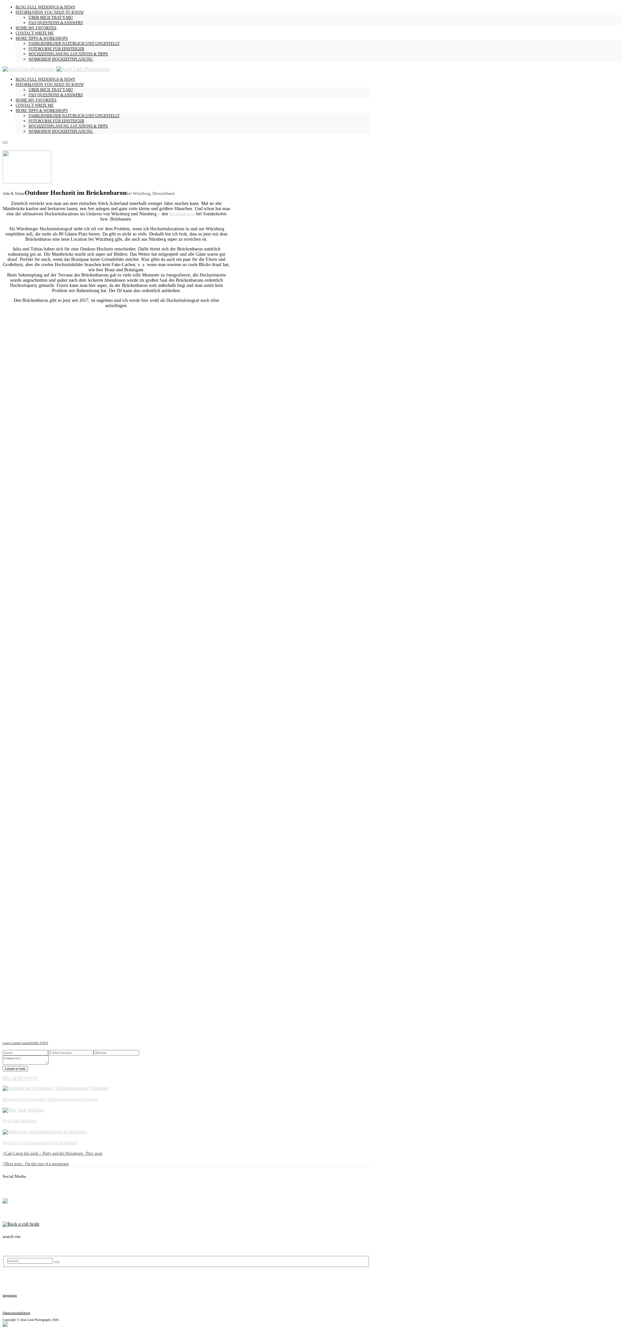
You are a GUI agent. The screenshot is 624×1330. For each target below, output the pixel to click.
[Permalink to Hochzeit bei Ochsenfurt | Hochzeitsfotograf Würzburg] (56, 1088)
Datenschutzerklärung (16, 1313)
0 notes (23, 1043)
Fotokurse (56, 49)
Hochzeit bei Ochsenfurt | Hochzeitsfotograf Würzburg (50, 1099)
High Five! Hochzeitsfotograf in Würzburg (40, 1142)
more (42, 38)
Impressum (10, 1295)
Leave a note (11, 1043)
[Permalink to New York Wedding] (23, 1110)
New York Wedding (20, 1120)
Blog (45, 7)
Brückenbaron (182, 213)
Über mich (51, 17)
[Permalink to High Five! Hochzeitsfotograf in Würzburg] (45, 1131)
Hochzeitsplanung (68, 54)
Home (36, 28)
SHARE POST (38, 1043)
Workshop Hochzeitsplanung (61, 59)
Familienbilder (74, 43)
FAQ (56, 22)
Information (50, 12)
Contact (35, 33)
